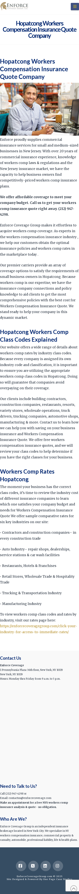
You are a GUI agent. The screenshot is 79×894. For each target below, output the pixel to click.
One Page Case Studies (57, 879)
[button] (75, 6)
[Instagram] (58, 866)
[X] (33, 866)
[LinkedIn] (45, 866)
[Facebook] (21, 866)
